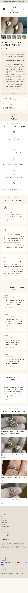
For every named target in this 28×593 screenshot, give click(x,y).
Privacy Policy (4, 520)
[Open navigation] (4, 9)
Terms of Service (5, 526)
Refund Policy (4, 522)
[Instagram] (4, 569)
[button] (3, 37)
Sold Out (15, 93)
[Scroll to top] (25, 590)
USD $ (3, 558)
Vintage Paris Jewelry (14, 573)
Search (2, 516)
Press (2, 518)
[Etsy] (5, 569)
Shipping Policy (4, 524)
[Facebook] (2, 569)
